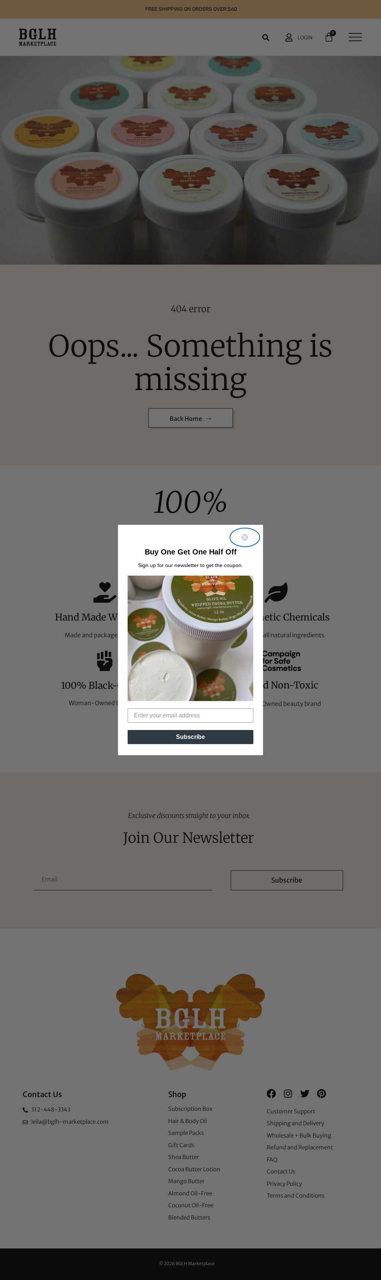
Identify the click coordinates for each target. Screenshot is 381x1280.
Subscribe (190, 737)
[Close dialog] (245, 537)
